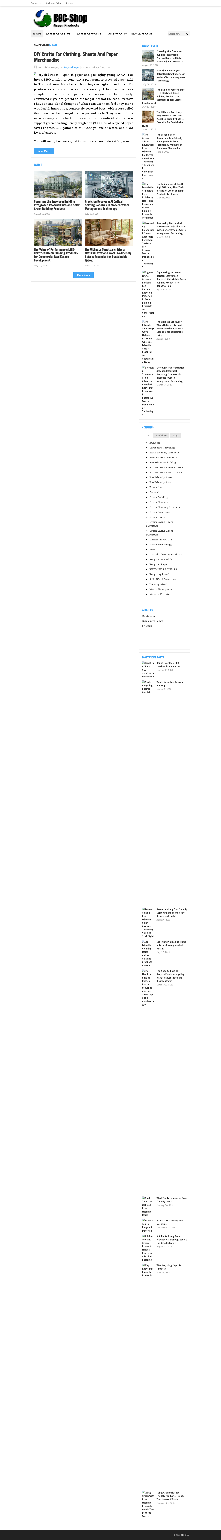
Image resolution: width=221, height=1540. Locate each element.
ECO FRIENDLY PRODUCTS (89, 33)
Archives (161, 435)
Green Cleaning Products (164, 506)
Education (155, 487)
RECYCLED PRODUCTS (141, 33)
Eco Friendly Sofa (160, 482)
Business (154, 442)
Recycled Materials (160, 559)
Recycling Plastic (159, 574)
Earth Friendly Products (164, 452)
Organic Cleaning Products (165, 554)
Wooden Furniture (160, 593)
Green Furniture (159, 511)
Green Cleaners (158, 502)
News (152, 549)
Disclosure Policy (53, 3)
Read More (44, 151)
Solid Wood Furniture (162, 579)
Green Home (157, 516)
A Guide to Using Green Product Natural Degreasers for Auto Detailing (172, 1240)
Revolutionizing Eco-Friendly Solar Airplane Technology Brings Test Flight (172, 913)
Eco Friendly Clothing (162, 462)
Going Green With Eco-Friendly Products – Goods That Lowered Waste (170, 1496)
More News (83, 275)
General (154, 492)
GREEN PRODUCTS (116, 33)
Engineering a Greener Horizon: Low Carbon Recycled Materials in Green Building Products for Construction (171, 279)
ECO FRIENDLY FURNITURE (58, 33)
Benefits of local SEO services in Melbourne (168, 664)
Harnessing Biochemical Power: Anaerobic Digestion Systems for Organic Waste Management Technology (171, 228)
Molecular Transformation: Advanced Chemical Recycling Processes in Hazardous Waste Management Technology (171, 374)
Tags (175, 435)
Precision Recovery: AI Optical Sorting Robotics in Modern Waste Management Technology (107, 205)
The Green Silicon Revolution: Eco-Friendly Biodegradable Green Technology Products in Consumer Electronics (170, 141)
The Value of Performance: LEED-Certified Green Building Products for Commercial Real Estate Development (56, 254)
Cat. (148, 435)
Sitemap (69, 3)
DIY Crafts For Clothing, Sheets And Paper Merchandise (76, 57)
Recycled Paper (71, 67)
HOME (38, 33)
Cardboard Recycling (162, 447)
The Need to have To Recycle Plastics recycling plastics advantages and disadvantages (170, 976)
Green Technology (160, 544)
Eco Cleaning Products (163, 457)
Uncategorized (158, 584)
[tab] (148, 435)
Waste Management (161, 589)
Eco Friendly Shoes (160, 477)
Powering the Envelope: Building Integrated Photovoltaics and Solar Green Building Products (57, 205)
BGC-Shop (185, 1535)
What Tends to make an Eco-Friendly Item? (172, 1200)
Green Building (158, 497)
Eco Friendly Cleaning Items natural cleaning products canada (171, 945)
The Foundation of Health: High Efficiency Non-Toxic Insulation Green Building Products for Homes (170, 189)
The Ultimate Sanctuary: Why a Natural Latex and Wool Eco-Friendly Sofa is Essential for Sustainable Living (108, 254)
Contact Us (36, 3)
